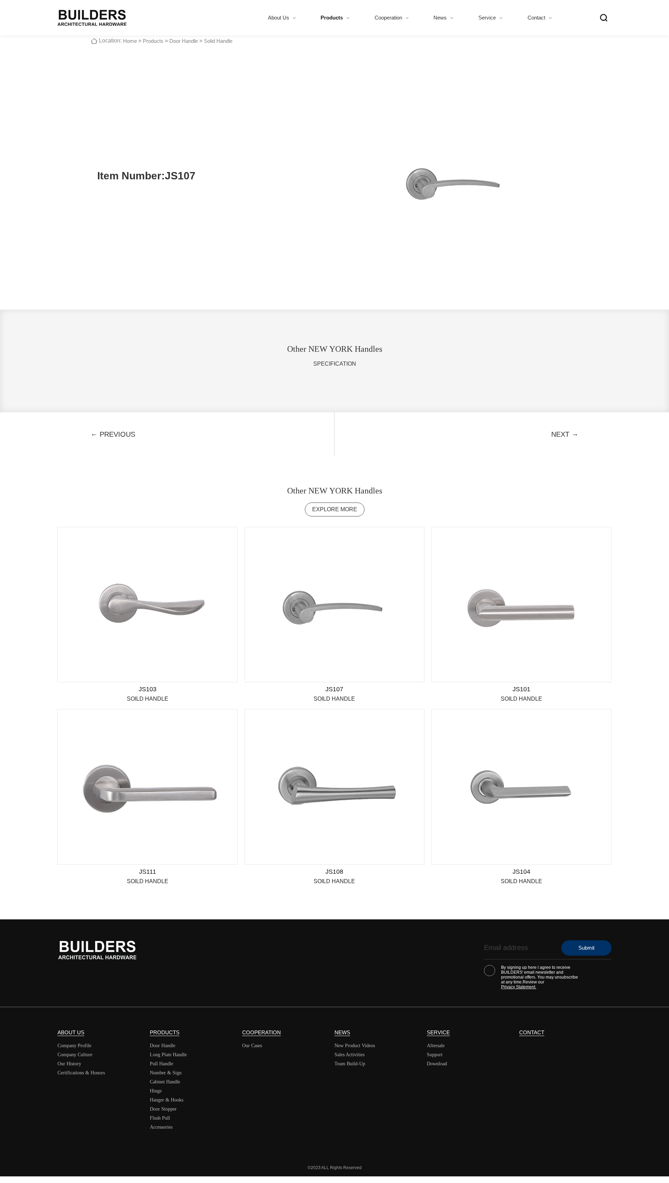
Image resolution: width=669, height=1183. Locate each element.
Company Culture (74, 1054)
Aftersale (436, 1045)
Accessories (161, 1127)
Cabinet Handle (165, 1081)
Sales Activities (349, 1054)
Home (130, 41)
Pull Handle (161, 1063)
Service (487, 18)
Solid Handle (218, 41)
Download (437, 1063)
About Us (278, 18)
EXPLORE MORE (334, 509)
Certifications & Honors (81, 1072)
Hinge (156, 1091)
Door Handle (183, 41)
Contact (536, 18)
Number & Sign (166, 1072)
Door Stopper (163, 1109)
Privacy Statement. (518, 986)
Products (332, 18)
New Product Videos (354, 1045)
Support (435, 1054)
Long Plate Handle (168, 1054)
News (440, 18)
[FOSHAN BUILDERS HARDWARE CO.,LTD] (91, 17)
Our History (69, 1063)
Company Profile (74, 1045)
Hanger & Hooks (166, 1100)
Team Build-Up (349, 1063)
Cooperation (388, 18)
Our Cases (252, 1045)
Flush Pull (160, 1118)
